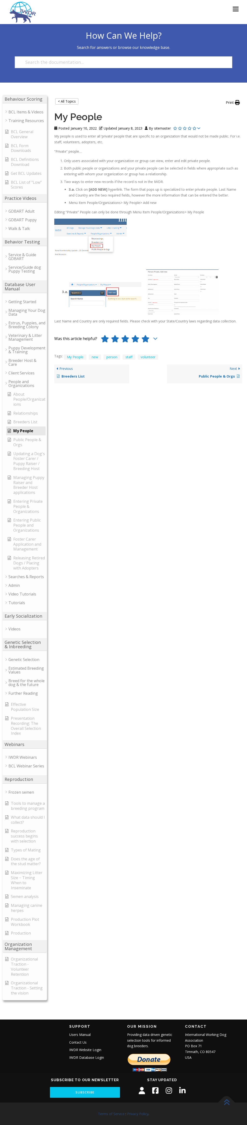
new (95, 357)
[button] (233, 102)
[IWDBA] (141, 1090)
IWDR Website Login (85, 1049)
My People (75, 357)
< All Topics (67, 101)
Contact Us (78, 1042)
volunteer (148, 357)
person (111, 357)
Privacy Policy (137, 1114)
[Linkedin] (182, 1090)
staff (128, 357)
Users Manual (80, 1034)
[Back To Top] (226, 1102)
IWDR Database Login (86, 1057)
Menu (235, 9)
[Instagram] (168, 1090)
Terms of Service (111, 1114)
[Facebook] (155, 1090)
